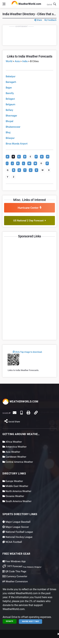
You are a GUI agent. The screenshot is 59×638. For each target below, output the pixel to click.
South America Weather (18, 501)
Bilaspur (10, 138)
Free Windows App (15, 561)
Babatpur (10, 76)
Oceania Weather (14, 496)
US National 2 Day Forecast (29, 220)
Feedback (52, 20)
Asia (17, 61)
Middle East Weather (16, 486)
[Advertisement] (29, 35)
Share (39, 20)
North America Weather (18, 491)
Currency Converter (16, 576)
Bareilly (10, 93)
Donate (9, 621)
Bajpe (9, 87)
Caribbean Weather (15, 456)
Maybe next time (30, 621)
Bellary (9, 110)
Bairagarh (11, 82)
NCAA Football (13, 541)
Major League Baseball (17, 521)
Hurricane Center (29, 207)
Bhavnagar (11, 115)
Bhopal (9, 121)
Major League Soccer (17, 526)
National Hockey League (18, 537)
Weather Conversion (16, 581)
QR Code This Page (15, 571)
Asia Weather (12, 451)
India (25, 61)
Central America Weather (19, 461)
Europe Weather (14, 481)
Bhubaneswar (13, 126)
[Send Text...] (21, 413)
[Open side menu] (3, 4)
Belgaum (10, 104)
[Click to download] (13, 359)
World (9, 61)
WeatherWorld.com (29, 3)
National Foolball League (19, 531)
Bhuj (8, 132)
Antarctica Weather (16, 446)
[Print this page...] (28, 413)
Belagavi (10, 98)
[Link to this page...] (36, 413)
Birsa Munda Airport (17, 143)
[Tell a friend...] (14, 413)
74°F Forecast (14, 566)
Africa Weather (13, 441)
